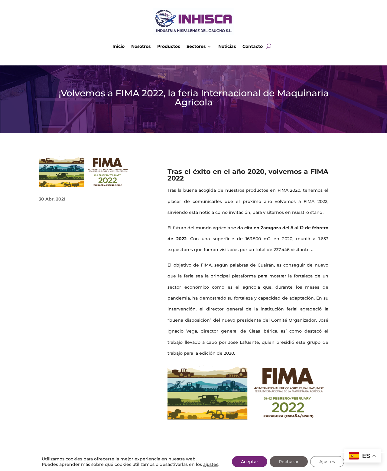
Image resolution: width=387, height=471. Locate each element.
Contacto (252, 46)
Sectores (196, 46)
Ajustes (327, 461)
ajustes (210, 464)
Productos (168, 46)
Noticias (227, 46)
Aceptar (249, 461)
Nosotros (141, 46)
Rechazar (289, 461)
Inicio (118, 46)
